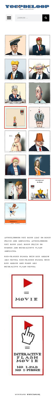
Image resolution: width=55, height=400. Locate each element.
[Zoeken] (45, 17)
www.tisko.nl (33, 394)
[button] (9, 17)
